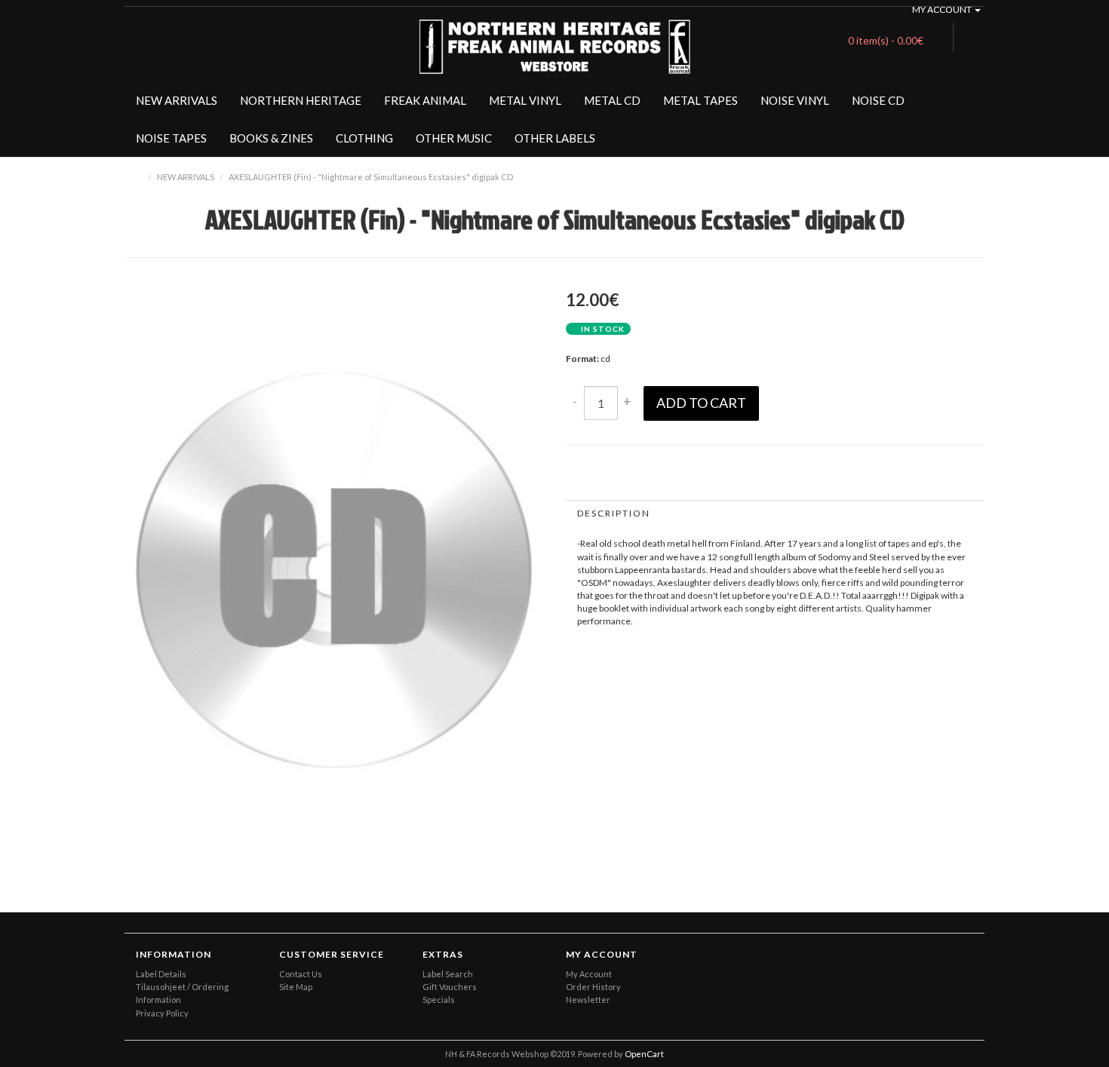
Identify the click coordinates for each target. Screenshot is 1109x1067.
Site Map (295, 987)
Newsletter (588, 999)
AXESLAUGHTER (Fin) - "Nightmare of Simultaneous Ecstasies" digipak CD (371, 177)
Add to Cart (701, 402)
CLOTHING (364, 138)
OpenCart (644, 1054)
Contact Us (300, 974)
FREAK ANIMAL (425, 100)
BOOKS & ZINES (271, 138)
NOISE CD (878, 100)
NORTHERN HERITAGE (300, 100)
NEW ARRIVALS (176, 100)
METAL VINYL (525, 100)
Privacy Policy (162, 1013)
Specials (438, 999)
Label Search (447, 974)
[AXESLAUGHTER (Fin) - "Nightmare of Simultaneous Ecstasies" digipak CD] (513, 836)
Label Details (161, 974)
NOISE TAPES (171, 138)
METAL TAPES (700, 100)
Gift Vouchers (449, 987)
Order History (593, 987)
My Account (589, 974)
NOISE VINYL (794, 100)
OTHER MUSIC (454, 138)
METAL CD (612, 100)
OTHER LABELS (555, 138)
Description (613, 513)
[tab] (775, 513)
